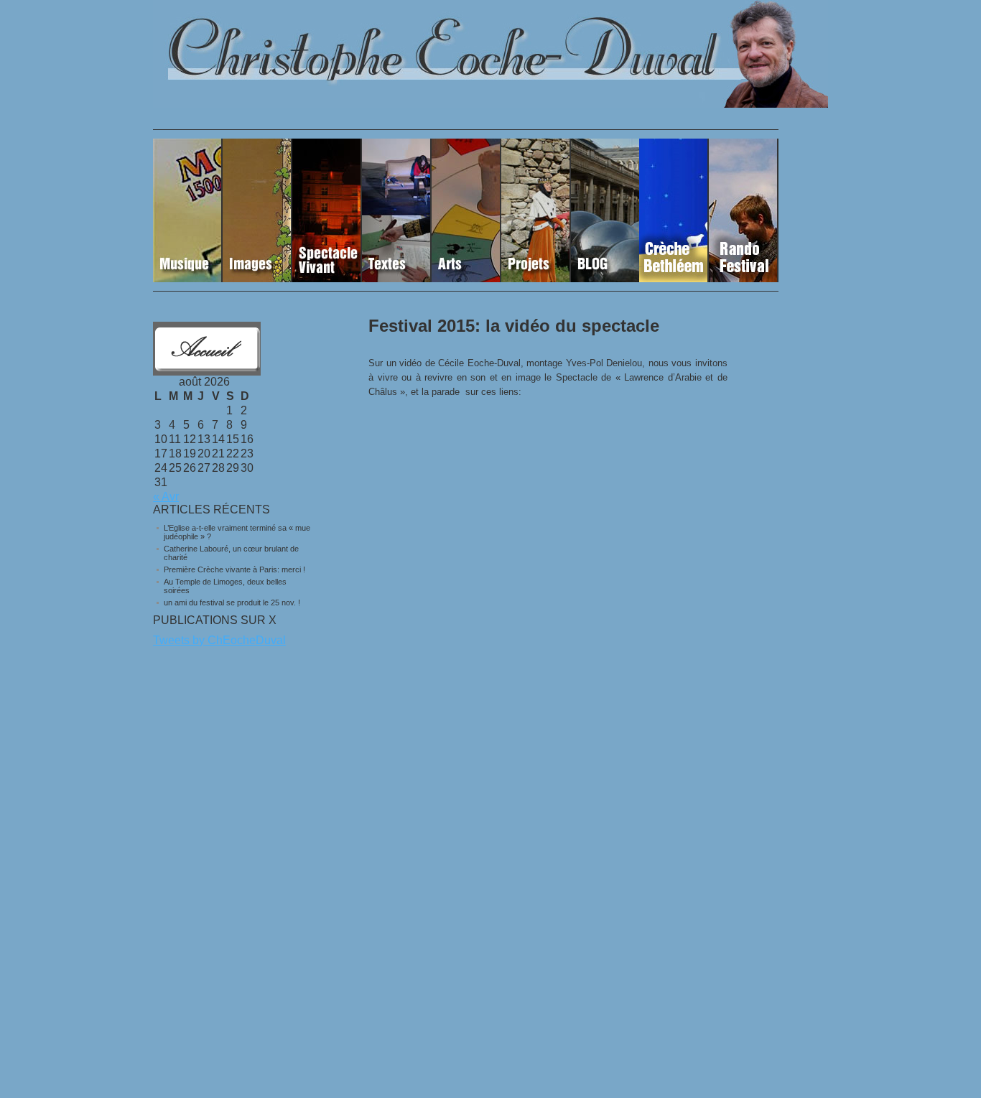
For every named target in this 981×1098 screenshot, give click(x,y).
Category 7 (605, 210)
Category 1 (188, 210)
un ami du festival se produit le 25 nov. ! (232, 602)
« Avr (166, 496)
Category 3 (327, 210)
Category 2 (257, 210)
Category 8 (674, 210)
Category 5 (466, 210)
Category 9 (743, 210)
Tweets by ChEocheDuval (219, 640)
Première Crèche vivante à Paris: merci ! (234, 569)
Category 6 (536, 210)
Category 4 (397, 210)
